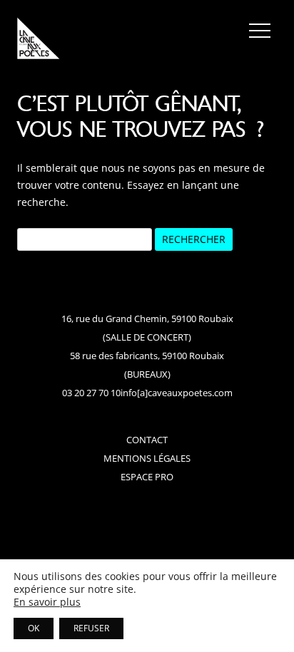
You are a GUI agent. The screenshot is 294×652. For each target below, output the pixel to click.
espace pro (147, 476)
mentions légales (147, 458)
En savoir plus (47, 602)
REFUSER (91, 628)
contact (147, 439)
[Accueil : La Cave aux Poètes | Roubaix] (38, 40)
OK (33, 628)
